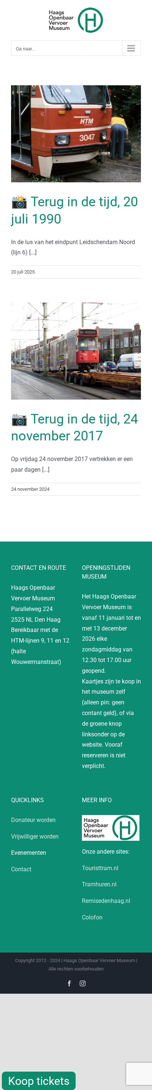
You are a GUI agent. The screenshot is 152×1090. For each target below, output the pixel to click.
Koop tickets (38, 1081)
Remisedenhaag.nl (106, 900)
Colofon (92, 917)
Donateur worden (33, 819)
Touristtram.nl (100, 868)
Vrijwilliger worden (35, 836)
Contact (21, 869)
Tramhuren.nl (99, 884)
